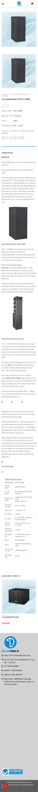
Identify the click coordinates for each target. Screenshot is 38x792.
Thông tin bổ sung (7, 153)
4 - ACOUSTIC (12, 131)
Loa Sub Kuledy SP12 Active (10, 617)
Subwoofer (5, 133)
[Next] (9, 49)
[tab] (19, 148)
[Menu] (3, 3)
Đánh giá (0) (5, 157)
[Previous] (4, 49)
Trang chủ (5, 94)
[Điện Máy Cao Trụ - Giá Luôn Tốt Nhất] (19, 3)
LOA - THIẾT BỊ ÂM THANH (19, 94)
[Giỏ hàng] (32, 3)
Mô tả (3, 148)
